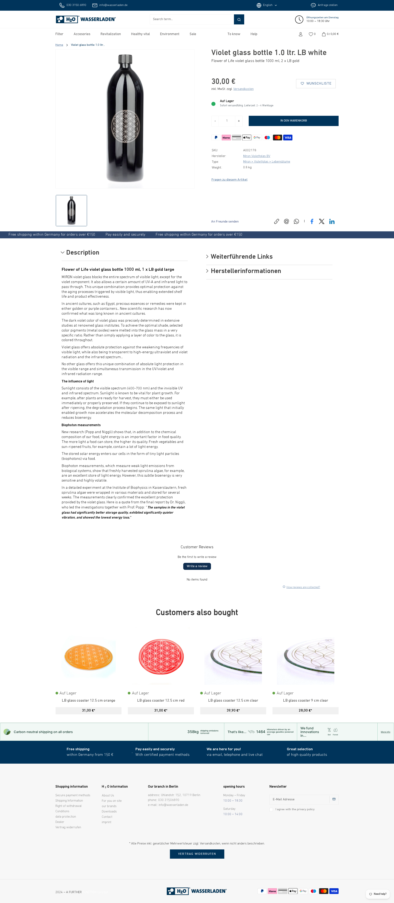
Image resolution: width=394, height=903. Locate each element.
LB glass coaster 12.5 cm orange (88, 701)
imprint (106, 822)
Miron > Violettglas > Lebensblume (266, 161)
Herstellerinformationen (245, 271)
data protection (65, 816)
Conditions (62, 811)
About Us (108, 795)
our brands (109, 806)
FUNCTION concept (95, 892)
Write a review (197, 566)
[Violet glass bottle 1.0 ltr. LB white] (125, 118)
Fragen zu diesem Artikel (229, 179)
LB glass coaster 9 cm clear (305, 701)
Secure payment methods (72, 795)
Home (59, 45)
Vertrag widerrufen (68, 827)
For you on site (112, 801)
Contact (107, 817)
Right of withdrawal (68, 806)
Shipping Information (69, 800)
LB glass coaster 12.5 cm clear (233, 701)
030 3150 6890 (76, 5)
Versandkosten (243, 89)
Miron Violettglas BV (256, 156)
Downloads (109, 811)
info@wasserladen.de (113, 5)
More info (385, 732)
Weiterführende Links (241, 257)
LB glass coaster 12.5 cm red (160, 701)
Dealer (59, 822)
